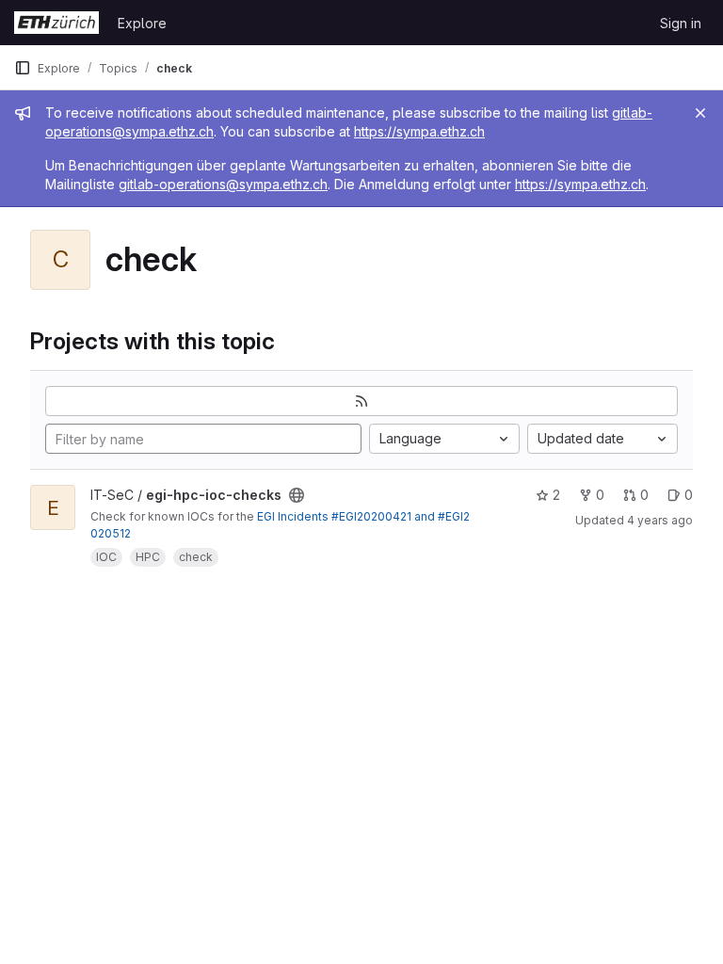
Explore (142, 23)
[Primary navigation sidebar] (23, 68)
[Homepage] (56, 23)
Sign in (680, 23)
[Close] (700, 113)
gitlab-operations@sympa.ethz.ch (223, 184)
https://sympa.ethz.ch (419, 131)
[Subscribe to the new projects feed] (361, 401)
